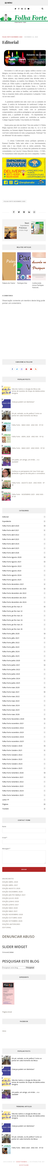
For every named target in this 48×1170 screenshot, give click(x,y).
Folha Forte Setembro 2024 (13, 791)
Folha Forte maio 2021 (11, 692)
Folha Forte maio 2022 (11, 696)
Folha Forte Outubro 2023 (12, 759)
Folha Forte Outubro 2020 (12, 746)
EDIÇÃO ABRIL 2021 (10, 885)
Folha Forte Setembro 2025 (13, 795)
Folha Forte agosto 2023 (11, 571)
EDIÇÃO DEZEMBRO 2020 (12, 891)
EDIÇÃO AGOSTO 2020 (11, 888)
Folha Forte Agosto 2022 (11, 566)
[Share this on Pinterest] (24, 212)
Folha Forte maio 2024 (11, 705)
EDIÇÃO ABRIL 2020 (10, 882)
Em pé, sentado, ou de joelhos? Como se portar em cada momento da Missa (27, 414)
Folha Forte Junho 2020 (11, 660)
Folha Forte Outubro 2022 (12, 755)
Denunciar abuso (18, 936)
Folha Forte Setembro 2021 (13, 777)
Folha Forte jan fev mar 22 (12, 611)
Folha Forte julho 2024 (10, 651)
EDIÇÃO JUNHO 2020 (10, 901)
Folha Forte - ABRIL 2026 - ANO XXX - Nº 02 (28, 436)
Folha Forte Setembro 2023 (13, 786)
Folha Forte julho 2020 (10, 633)
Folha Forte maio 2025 (11, 710)
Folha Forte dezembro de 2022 (14, 593)
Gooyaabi (24, 1165)
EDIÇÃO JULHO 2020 (10, 898)
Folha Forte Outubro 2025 (12, 768)
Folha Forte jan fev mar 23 (12, 615)
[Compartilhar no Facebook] (14, 212)
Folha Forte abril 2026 (10, 553)
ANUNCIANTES (8, 878)
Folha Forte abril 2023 (10, 539)
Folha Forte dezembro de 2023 (14, 597)
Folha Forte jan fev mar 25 (12, 624)
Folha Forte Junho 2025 (11, 683)
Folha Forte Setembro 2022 (13, 782)
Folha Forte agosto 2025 (11, 579)
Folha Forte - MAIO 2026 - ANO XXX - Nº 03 (27, 425)
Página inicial (7, 1012)
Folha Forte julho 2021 (10, 638)
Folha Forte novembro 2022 (13, 728)
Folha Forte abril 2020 (10, 526)
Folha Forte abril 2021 (10, 530)
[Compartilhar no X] (19, 212)
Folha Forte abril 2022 (10, 535)
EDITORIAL (6, 927)
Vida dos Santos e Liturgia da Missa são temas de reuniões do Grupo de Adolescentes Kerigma (28, 391)
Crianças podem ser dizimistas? (23, 402)
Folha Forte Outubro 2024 (12, 764)
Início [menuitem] (4, 1031)
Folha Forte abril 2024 (10, 544)
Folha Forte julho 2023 (10, 647)
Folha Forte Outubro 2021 (12, 750)
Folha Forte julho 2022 (10, 642)
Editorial (5, 517)
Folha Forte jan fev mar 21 (12, 606)
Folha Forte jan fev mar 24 (12, 620)
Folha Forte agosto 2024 (11, 575)
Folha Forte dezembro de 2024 (14, 602)
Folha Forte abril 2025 (10, 548)
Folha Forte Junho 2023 (11, 674)
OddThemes (21, 1162)
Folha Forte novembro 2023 (13, 732)
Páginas (5, 804)
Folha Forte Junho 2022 (11, 669)
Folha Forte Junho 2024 (11, 678)
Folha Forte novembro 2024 (13, 737)
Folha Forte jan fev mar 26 (12, 629)
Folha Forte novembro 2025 (13, 741)
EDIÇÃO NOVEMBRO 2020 (12, 914)
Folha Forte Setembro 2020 (13, 773)
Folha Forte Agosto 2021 (11, 562)
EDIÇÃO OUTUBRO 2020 (12, 918)
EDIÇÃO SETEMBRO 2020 (12, 921)
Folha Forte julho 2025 (10, 656)
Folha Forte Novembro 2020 (12, 37)
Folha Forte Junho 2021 (11, 665)
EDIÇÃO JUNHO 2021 (10, 904)
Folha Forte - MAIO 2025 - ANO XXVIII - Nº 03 (28, 448)
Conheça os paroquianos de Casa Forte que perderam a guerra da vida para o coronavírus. (28, 472)
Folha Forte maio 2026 (11, 714)
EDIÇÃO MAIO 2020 (10, 908)
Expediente (6, 521)
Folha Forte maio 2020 (11, 687)
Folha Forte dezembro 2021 (13, 584)
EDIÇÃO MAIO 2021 (10, 911)
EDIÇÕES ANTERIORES (11, 924)
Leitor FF (5, 800)
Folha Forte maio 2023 (11, 701)
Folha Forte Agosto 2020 (11, 557)
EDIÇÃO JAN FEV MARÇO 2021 (14, 895)
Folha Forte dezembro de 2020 (14, 588)
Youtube (5, 809)
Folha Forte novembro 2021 (13, 723)
